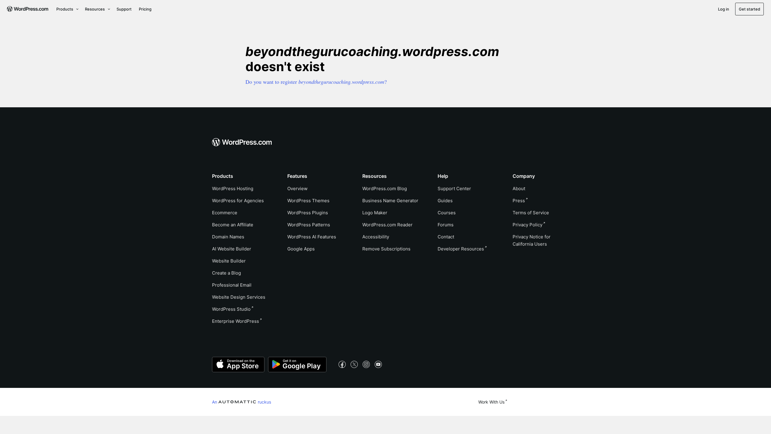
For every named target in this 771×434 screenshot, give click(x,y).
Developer (461, 249)
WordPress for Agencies (238, 200)
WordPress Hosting (232, 188)
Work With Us (491, 401)
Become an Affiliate (232, 225)
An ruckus (241, 401)
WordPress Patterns (308, 225)
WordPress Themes (308, 200)
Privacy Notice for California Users (532, 240)
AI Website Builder (231, 249)
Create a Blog (226, 273)
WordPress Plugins (307, 212)
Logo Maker (374, 212)
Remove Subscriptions (386, 249)
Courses (447, 212)
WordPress (231, 309)
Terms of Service (531, 212)
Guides (445, 200)
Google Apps (301, 249)
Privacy (527, 225)
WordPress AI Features (311, 237)
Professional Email (231, 285)
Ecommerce (224, 212)
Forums (446, 225)
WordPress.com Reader (387, 225)
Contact (446, 237)
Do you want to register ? (316, 81)
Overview (297, 188)
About (519, 188)
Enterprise (235, 321)
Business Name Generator (390, 200)
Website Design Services (238, 297)
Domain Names (228, 237)
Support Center (454, 188)
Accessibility (375, 237)
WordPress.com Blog (384, 188)
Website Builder (229, 261)
